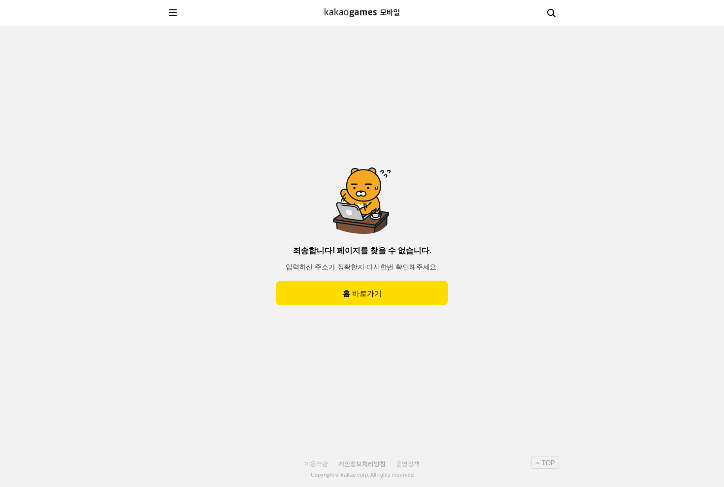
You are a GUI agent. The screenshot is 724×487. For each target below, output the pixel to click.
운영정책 (408, 463)
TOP (548, 463)
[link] (362, 12)
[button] (173, 13)
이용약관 (316, 463)
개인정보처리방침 (362, 463)
